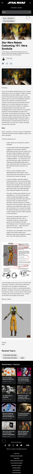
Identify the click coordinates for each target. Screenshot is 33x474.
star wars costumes (9, 355)
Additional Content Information (16, 455)
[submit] (30, 3)
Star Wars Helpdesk (16, 467)
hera (22, 358)
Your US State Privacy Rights (16, 462)
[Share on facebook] (3, 63)
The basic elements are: (9, 139)
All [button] (5, 12)
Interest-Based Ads (16, 470)
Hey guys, (5, 87)
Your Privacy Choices (16, 472)
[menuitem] (2, 3)
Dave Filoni (9, 58)
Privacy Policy (16, 458)
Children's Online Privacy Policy (16, 460)
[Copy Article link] (11, 63)
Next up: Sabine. (6, 299)
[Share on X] (7, 63)
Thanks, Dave (4, 343)
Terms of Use (16, 453)
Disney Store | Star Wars (16, 465)
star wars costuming (10, 358)
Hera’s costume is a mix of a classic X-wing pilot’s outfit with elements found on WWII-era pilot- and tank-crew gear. (16, 133)
